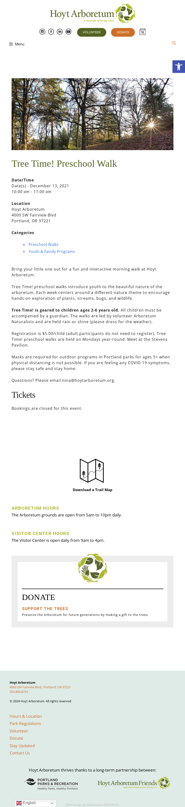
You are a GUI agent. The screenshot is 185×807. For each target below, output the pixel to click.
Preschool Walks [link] (44, 244)
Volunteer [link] (91, 32)
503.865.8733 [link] (19, 691)
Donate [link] (123, 32)
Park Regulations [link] (25, 723)
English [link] (29, 803)
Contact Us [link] (20, 753)
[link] (178, 66)
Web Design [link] (74, 805)
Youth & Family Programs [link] (52, 251)
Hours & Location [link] (26, 716)
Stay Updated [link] (22, 745)
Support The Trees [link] (45, 608)
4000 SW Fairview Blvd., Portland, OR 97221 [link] (40, 687)
